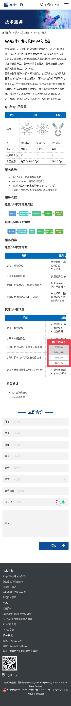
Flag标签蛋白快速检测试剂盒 (17, 619)
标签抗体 (7, 608)
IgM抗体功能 (18, 397)
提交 (53, 545)
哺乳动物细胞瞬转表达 (14, 592)
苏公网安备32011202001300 (19, 690)
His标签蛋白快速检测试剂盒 (16, 614)
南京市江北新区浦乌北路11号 (24, 651)
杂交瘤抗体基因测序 (12, 581)
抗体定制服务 (22, 32)
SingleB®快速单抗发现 (14, 576)
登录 (56, 5)
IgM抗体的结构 (19, 392)
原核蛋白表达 (9, 587)
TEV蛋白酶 (8, 629)
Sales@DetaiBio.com (19, 646)
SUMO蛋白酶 (9, 624)
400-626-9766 (16, 641)
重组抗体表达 (9, 597)
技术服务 (6, 32)
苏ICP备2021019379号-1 (41, 690)
